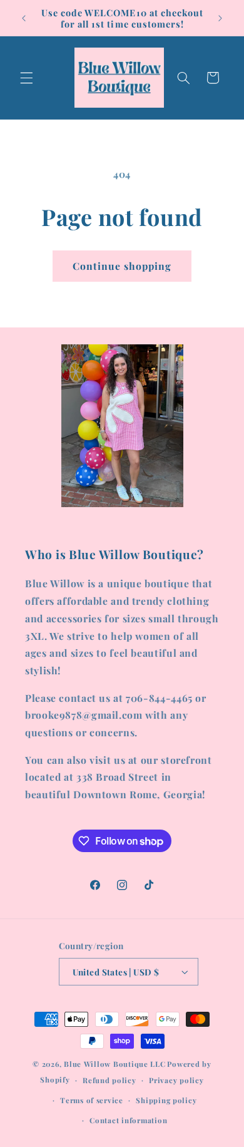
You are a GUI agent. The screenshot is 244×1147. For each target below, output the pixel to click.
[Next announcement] (220, 18)
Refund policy (109, 1080)
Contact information (128, 1120)
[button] (26, 77)
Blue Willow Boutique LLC (115, 1064)
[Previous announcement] (24, 18)
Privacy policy (176, 1080)
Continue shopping (122, 265)
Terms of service (91, 1100)
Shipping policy (166, 1100)
